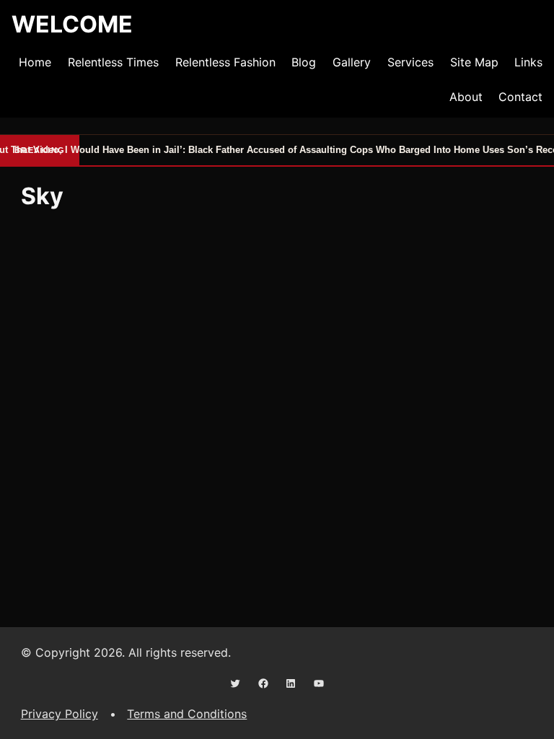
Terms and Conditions (187, 714)
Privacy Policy (59, 714)
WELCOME (72, 24)
